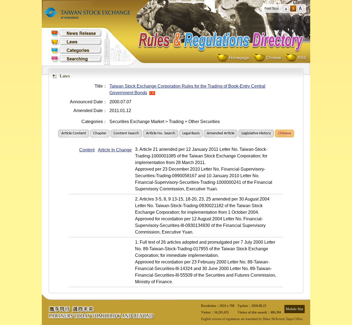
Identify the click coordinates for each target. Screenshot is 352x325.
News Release (76, 33)
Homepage (234, 58)
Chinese (268, 58)
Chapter (99, 133)
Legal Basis (191, 133)
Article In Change (115, 150)
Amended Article (220, 133)
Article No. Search (160, 133)
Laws (76, 41)
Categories (76, 50)
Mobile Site (294, 309)
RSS (295, 58)
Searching (76, 58)
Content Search (126, 133)
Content (87, 150)
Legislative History (256, 133)
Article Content (73, 133)
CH (152, 93)
